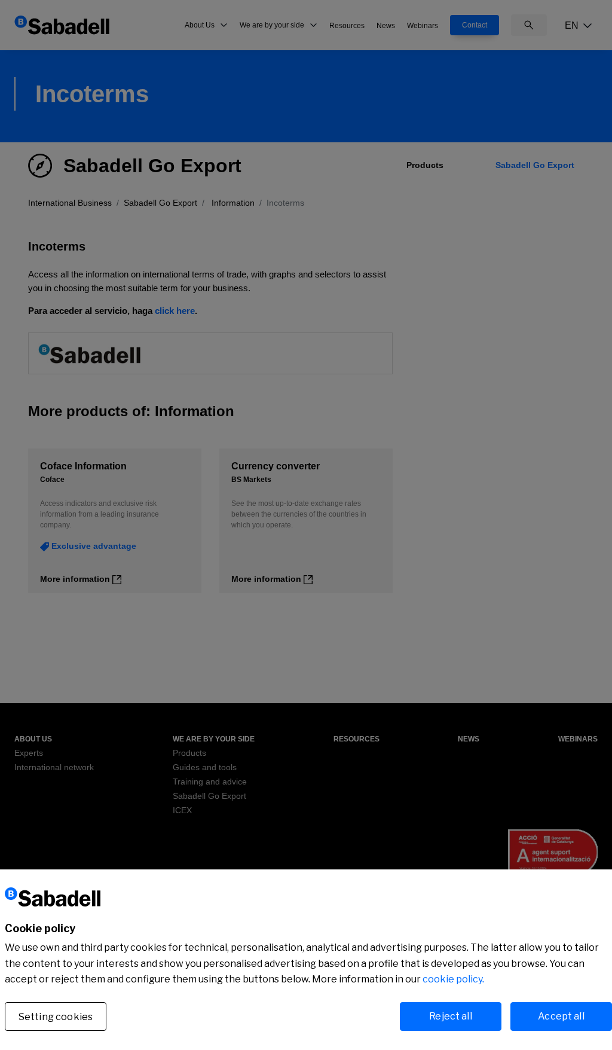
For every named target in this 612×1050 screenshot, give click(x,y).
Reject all (450, 1016)
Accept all (561, 1016)
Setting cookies (56, 1016)
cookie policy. (453, 979)
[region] (306, 959)
